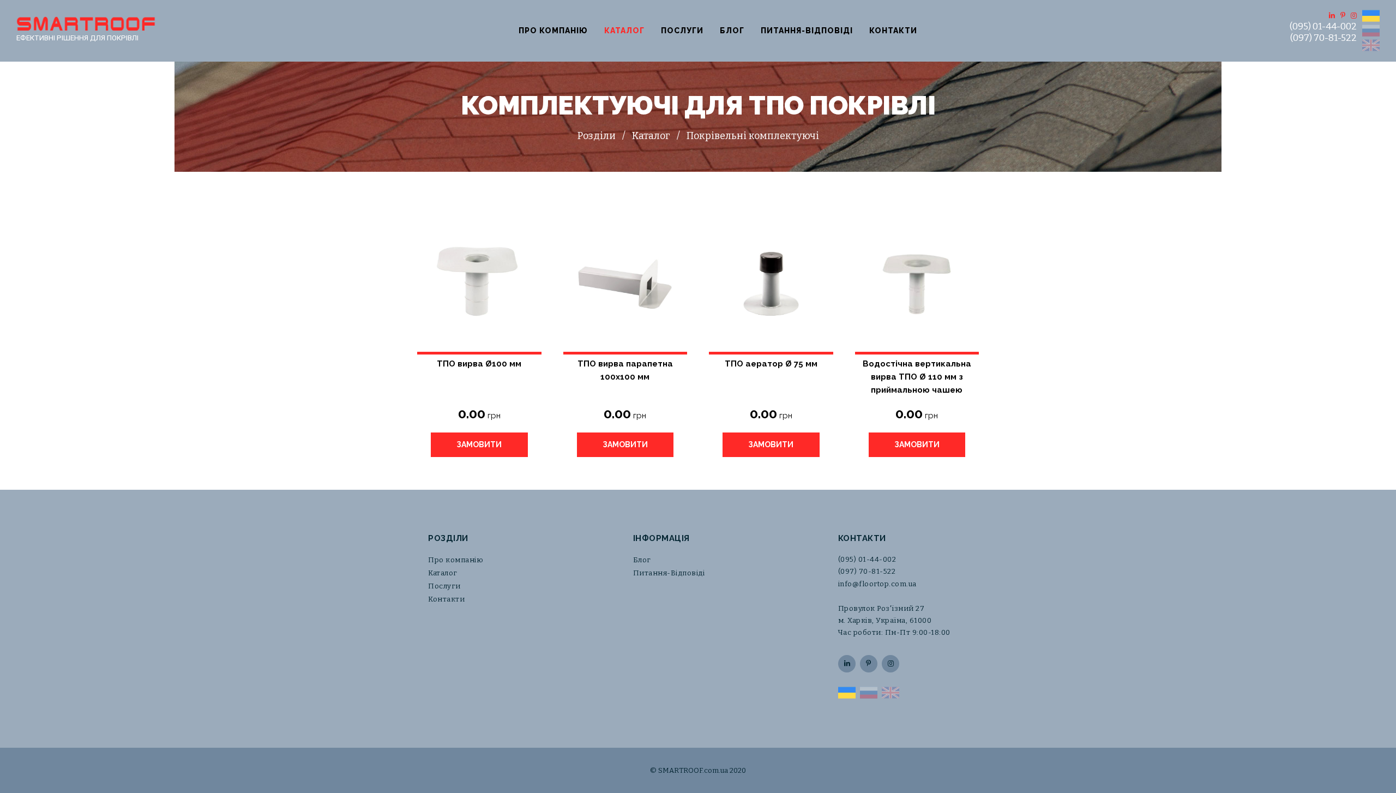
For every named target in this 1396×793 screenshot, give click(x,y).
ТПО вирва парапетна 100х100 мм (625, 370)
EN (1371, 45)
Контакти (893, 30)
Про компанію (553, 30)
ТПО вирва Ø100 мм (479, 364)
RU (1371, 31)
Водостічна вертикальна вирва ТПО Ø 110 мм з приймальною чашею (917, 371)
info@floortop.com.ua (877, 584)
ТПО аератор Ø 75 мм (771, 364)
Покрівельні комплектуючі (753, 136)
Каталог (624, 30)
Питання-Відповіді (807, 30)
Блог (732, 30)
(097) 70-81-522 (1323, 38)
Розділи (596, 136)
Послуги (682, 30)
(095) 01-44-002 (1323, 26)
